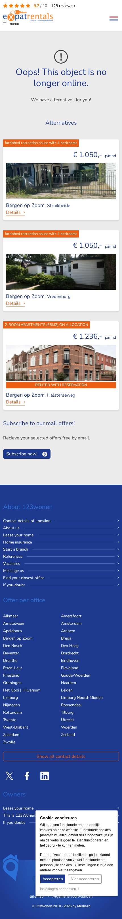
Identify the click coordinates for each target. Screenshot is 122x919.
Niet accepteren (85, 879)
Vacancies (11, 563)
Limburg (10, 697)
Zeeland (68, 734)
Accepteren (53, 879)
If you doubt (14, 585)
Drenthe (10, 660)
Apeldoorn (12, 631)
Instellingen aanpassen (59, 889)
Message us (13, 570)
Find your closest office (23, 578)
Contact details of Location (27, 521)
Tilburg (67, 712)
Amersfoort (71, 616)
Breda (66, 638)
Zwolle (9, 742)
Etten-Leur (12, 668)
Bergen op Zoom (18, 638)
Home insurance (17, 542)
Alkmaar (10, 616)
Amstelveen (13, 623)
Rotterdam (12, 712)
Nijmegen (11, 705)
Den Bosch (12, 645)
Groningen (12, 682)
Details (13, 212)
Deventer (11, 653)
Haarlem (68, 682)
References (12, 556)
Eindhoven (70, 660)
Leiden (67, 690)
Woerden (69, 727)
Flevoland (69, 668)
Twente (9, 720)
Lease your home (18, 535)
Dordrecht (70, 653)
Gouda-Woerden (75, 675)
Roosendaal (71, 705)
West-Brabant (15, 727)
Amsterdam (71, 623)
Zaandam (11, 734)
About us (11, 528)
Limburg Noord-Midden (82, 697)
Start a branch (15, 549)
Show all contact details (61, 756)
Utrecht (67, 720)
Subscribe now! (21, 454)
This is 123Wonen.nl (21, 815)
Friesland (11, 675)
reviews (62, 6)
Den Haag (70, 645)
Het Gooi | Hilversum (22, 690)
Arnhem (68, 631)
